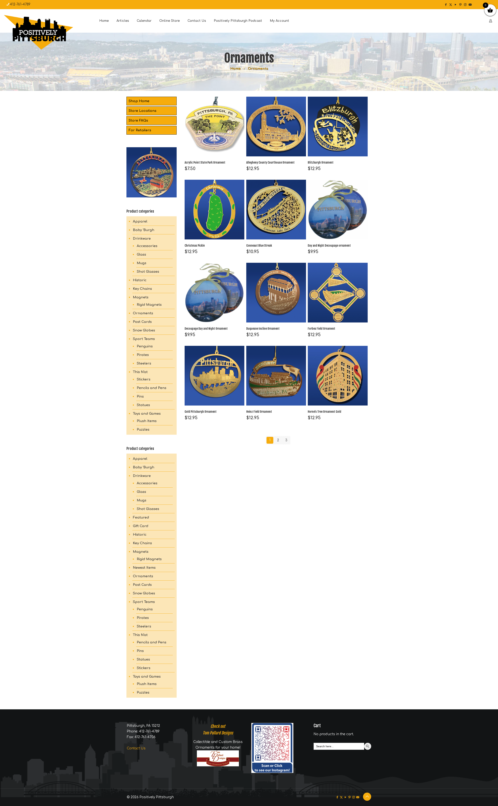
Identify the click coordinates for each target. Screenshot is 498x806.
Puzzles (143, 429)
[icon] (470, 4)
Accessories (147, 246)
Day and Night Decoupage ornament (329, 245)
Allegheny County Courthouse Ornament (270, 162)
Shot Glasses (148, 271)
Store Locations (142, 111)
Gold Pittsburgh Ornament (201, 412)
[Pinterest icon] (460, 4)
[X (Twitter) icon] (450, 4)
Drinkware (142, 238)
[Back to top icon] (367, 797)
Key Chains (142, 289)
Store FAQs (138, 120)
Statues (143, 405)
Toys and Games (147, 413)
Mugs (141, 263)
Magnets (140, 297)
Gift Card (140, 526)
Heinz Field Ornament (259, 412)
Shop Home (139, 101)
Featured (141, 517)
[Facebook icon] (445, 4)
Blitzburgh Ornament (320, 162)
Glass (141, 254)
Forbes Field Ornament (321, 328)
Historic (139, 280)
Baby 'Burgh (143, 230)
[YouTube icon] (455, 4)
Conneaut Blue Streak (259, 245)
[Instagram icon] (465, 4)
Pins (140, 396)
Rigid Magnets (149, 305)
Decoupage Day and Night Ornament (206, 328)
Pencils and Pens (151, 388)
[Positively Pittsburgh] (46, 32)
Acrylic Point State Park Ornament (205, 162)
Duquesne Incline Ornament (263, 328)
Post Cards (142, 322)
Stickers (143, 379)
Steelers (144, 363)
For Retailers (140, 130)
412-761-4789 (20, 4)
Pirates (143, 355)
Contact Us (136, 748)
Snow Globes (144, 330)
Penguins (145, 346)
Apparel (140, 221)
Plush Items (147, 421)
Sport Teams (144, 339)
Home (235, 68)
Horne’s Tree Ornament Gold (324, 412)
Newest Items (144, 567)
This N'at (140, 372)
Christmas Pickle (195, 245)
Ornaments (143, 313)
